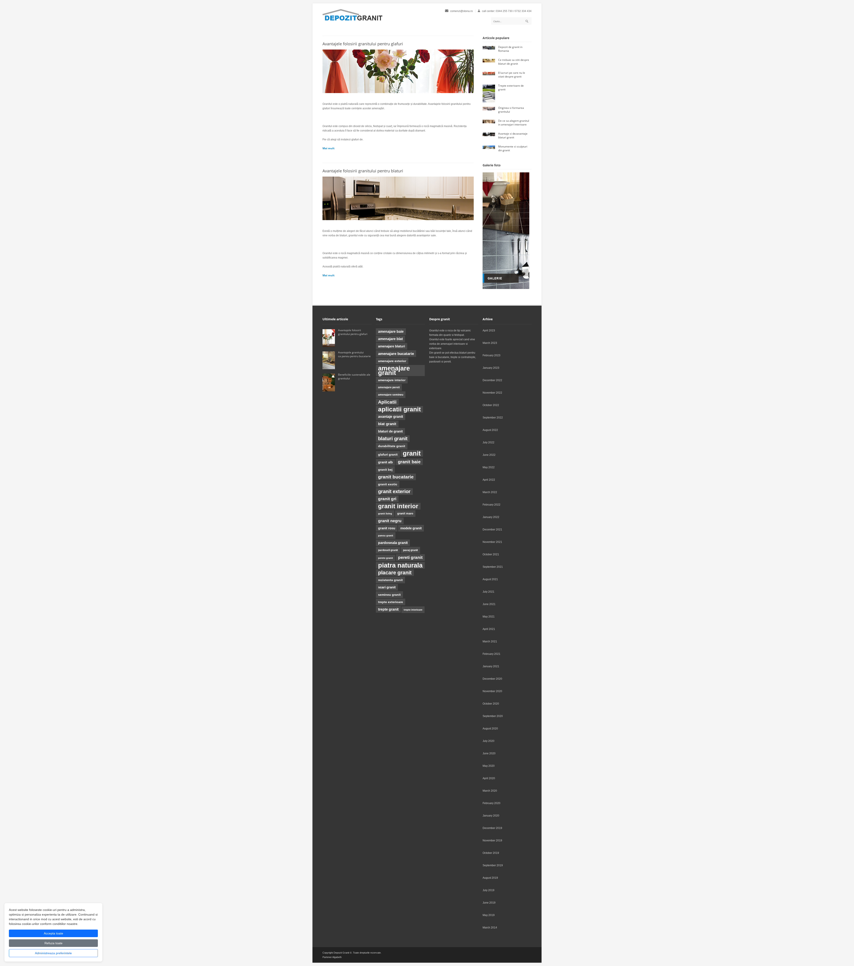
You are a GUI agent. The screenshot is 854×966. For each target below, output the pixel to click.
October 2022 (491, 405)
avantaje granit (390, 416)
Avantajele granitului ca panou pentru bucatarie (354, 354)
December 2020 (492, 678)
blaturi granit (392, 438)
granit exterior (394, 491)
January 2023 (491, 367)
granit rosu (386, 528)
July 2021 (488, 591)
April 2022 (489, 479)
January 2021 (491, 666)
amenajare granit (394, 370)
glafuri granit (388, 454)
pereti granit (410, 557)
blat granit (387, 424)
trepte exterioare (390, 602)
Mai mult (328, 148)
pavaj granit (410, 550)
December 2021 (492, 529)
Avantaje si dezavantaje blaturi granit (513, 135)
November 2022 (492, 392)
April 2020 (489, 778)
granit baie (409, 461)
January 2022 (491, 517)
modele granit (411, 528)
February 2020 (491, 803)
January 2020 (491, 815)
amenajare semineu (390, 394)
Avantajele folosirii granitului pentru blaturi (363, 170)
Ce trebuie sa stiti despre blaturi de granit (513, 62)
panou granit (385, 535)
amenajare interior (391, 380)
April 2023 (489, 330)
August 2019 (490, 877)
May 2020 (489, 765)
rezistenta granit (390, 580)
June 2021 (489, 604)
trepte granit (388, 609)
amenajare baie (391, 331)
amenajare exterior (392, 361)
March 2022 (490, 492)
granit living (385, 513)
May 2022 (489, 467)
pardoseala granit (393, 543)
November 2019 (492, 840)
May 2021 (489, 616)
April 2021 (489, 629)
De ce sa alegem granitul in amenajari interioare (513, 122)
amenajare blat (390, 339)
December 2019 (492, 828)
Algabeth (337, 957)
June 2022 (489, 454)
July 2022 (488, 442)
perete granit (385, 558)
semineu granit (389, 594)
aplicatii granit (399, 409)
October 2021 (491, 554)
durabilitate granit (391, 446)
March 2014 (490, 927)
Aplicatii (387, 402)
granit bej (385, 469)
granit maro (405, 513)
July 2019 (488, 890)
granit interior (398, 506)
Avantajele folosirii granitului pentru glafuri (362, 43)
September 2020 (493, 716)
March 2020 (490, 790)
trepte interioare (413, 609)
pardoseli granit (388, 550)
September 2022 (493, 417)
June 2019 (489, 902)
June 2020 (489, 753)
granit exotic (387, 484)
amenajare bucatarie (396, 353)
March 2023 (490, 343)
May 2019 (489, 915)
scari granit (387, 587)
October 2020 (491, 703)
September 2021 (493, 566)
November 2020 (492, 691)
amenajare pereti (389, 387)
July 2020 (488, 741)
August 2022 (490, 430)
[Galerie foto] (506, 288)
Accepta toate (53, 933)
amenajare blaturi (391, 346)
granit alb (385, 462)
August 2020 (490, 728)
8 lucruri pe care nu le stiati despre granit (511, 74)
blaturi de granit (390, 431)
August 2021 (490, 579)
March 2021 (490, 641)
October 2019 (491, 852)
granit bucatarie (396, 476)
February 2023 (491, 355)
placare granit (395, 573)
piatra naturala (400, 565)
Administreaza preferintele (53, 953)
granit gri (387, 498)
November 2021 (492, 542)
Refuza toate (53, 943)
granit (412, 453)
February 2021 (491, 653)
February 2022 (491, 504)
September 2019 (493, 865)
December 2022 (492, 380)
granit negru (389, 521)
